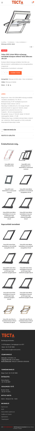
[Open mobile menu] (2, 2)
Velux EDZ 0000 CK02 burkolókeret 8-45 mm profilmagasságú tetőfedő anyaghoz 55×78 (26, 270)
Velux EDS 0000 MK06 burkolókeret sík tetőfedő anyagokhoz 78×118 (26, 190)
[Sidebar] (2, 131)
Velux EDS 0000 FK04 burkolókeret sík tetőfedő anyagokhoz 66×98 (9, 246)
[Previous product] (29, 47)
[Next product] (33, 47)
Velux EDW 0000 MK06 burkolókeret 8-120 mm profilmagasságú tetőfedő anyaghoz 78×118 (9, 215)
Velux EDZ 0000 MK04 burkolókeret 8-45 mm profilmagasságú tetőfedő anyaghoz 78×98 (26, 295)
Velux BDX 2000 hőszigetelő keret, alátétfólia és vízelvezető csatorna (26, 166)
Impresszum (4, 407)
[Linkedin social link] (10, 85)
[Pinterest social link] (8, 85)
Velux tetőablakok (21, 42)
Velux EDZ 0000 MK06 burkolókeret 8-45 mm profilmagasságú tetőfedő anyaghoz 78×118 (26, 215)
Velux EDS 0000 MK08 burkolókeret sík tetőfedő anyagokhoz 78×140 (26, 246)
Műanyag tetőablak (11, 82)
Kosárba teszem (15, 73)
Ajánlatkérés (4, 417)
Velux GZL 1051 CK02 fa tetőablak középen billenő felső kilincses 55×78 (9, 320)
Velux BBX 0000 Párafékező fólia (9, 165)
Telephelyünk (5, 419)
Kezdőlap (3, 42)
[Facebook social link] (6, 85)
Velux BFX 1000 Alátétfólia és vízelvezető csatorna (9, 190)
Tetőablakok (11, 42)
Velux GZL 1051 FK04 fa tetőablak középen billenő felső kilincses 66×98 (26, 320)
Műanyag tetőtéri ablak (8, 44)
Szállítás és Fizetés (6, 414)
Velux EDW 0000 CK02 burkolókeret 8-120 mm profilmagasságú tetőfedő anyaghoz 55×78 (9, 270)
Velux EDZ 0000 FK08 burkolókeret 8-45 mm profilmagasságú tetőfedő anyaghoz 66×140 (9, 296)
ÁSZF (2, 409)
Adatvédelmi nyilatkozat (8, 412)
